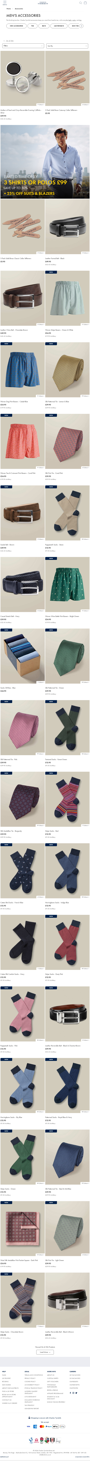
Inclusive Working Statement (32, 1401)
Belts (44, 26)
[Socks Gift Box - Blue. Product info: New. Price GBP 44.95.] (22, 656)
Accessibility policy (32, 1385)
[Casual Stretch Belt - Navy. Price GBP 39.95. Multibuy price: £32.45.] (22, 584)
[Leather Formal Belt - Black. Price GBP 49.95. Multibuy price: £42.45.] (67, 226)
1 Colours (40, 682)
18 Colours (85, 539)
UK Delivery (6, 1378)
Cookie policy (30, 1381)
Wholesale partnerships (52, 1386)
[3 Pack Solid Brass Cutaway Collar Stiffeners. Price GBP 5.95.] (67, 78)
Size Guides (6, 1385)
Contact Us (6, 1400)
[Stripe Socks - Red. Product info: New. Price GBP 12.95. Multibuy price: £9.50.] (67, 799)
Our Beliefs (74, 1381)
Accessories (19, 9)
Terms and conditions (34, 1375)
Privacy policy (30, 1378)
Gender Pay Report (32, 1408)
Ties (32, 26)
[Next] (81, 26)
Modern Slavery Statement (31, 1392)
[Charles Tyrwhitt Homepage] (43, 3)
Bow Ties (75, 26)
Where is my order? (9, 1403)
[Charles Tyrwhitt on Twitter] (76, 1393)
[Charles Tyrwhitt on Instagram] (74, 1393)
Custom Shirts (52, 1378)
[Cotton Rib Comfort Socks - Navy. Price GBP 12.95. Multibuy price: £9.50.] (22, 942)
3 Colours (85, 253)
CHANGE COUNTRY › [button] (82, 1457)
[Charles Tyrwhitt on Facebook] (71, 1393)
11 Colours (85, 324)
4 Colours (85, 468)
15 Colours (40, 1255)
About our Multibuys (10, 1388)
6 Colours (40, 611)
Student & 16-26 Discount (53, 1398)
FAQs (4, 1375)
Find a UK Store (8, 1391)
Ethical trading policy (33, 1388)
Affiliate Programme (55, 1393)
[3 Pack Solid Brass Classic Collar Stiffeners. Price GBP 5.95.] (22, 226)
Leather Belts (59, 26)
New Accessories (16, 26)
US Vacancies (75, 1378)
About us (50, 1375)
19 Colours (85, 396)
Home (9, 9)
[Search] (80, 3)
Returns (8, 1381)
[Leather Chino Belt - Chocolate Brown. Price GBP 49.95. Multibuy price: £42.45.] (22, 298)
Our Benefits (74, 1385)
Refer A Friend (52, 1390)
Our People (74, 1388)
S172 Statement (30, 1397)
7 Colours (40, 105)
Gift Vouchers (52, 1381)
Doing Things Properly (56, 1402)
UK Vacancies (75, 1375)
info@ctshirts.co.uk (45, 1455)
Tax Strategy (29, 1405)
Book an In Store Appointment (9, 1395)
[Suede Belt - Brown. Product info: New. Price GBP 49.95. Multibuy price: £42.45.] (22, 512)
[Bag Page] (85, 3)
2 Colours (85, 105)
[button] (45, 1352)
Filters (6, 45)
